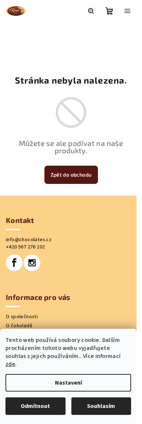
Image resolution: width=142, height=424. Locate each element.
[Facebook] (14, 262)
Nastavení (68, 383)
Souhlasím (101, 406)
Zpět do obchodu (71, 174)
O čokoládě (19, 325)
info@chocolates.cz (29, 239)
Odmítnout (35, 406)
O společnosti (22, 316)
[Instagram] (32, 262)
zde (10, 364)
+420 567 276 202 (25, 247)
